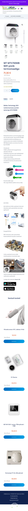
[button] (22, 24)
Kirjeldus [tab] (5, 98)
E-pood (7, 16)
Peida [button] (18, 3)
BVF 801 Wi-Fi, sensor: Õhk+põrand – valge (14, 425)
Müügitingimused (14, 498)
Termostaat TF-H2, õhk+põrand (14, 473)
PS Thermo (14, 377)
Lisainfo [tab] (11, 98)
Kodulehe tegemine (14, 501)
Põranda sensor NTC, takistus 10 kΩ (14, 329)
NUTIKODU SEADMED (16, 16)
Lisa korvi (15, 90)
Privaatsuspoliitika (14, 495)
